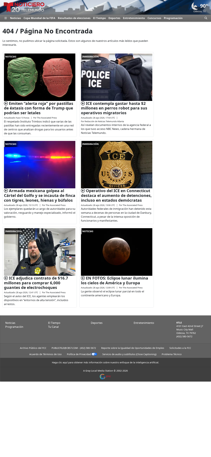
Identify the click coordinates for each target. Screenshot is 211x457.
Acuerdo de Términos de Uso (45, 354)
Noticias (15, 18)
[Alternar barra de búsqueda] (206, 18)
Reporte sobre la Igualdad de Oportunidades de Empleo (132, 347)
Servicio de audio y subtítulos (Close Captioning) (129, 354)
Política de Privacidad (79, 354)
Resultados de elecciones (74, 18)
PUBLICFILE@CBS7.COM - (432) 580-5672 (74, 347)
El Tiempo (99, 18)
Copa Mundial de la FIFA (39, 18)
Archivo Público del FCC (33, 347)
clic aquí (63, 362)
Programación (173, 18)
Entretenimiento (134, 18)
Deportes (114, 18)
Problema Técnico (172, 354)
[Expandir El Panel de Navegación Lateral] (5, 18)
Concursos (154, 18)
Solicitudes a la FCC (180, 347)
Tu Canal (53, 327)
